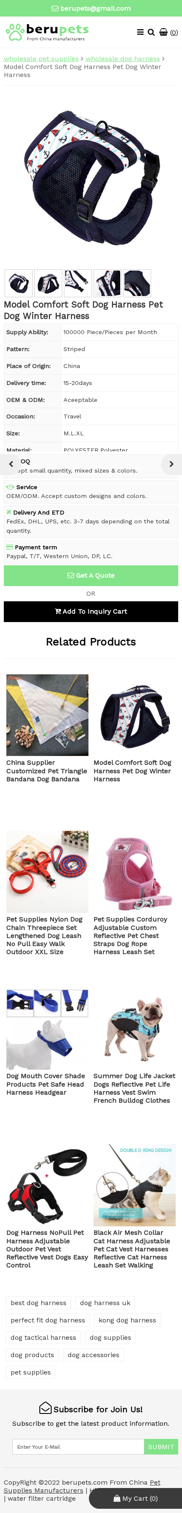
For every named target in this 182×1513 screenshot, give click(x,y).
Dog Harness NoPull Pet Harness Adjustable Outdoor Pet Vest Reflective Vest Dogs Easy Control (47, 1248)
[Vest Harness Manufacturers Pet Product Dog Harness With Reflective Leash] (171, 464)
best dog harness (38, 1303)
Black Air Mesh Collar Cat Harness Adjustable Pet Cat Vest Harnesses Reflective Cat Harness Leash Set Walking (132, 1248)
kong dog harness (127, 1320)
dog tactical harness (43, 1337)
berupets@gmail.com (96, 8)
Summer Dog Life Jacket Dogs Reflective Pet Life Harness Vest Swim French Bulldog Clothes (134, 1088)
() (173, 32)
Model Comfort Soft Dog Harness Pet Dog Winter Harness (132, 770)
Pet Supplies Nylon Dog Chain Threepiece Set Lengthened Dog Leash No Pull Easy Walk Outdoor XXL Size (44, 935)
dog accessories (93, 1355)
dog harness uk (105, 1303)
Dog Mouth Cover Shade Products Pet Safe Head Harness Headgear (45, 1084)
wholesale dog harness (122, 59)
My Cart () (139, 1498)
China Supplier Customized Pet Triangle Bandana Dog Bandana (46, 770)
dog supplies (110, 1337)
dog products (32, 1355)
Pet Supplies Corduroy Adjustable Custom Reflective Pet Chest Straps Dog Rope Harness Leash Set (130, 935)
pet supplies (31, 1372)
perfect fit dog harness (48, 1320)
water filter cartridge (42, 1498)
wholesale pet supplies (41, 59)
